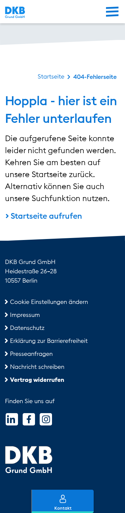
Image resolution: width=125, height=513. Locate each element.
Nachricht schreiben (37, 367)
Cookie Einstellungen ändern (49, 302)
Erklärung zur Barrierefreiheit (49, 341)
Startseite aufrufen (46, 216)
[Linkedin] (12, 419)
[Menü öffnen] (112, 13)
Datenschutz (27, 328)
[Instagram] (46, 419)
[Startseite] (31, 12)
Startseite (51, 76)
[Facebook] (29, 419)
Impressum (25, 315)
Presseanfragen (31, 354)
